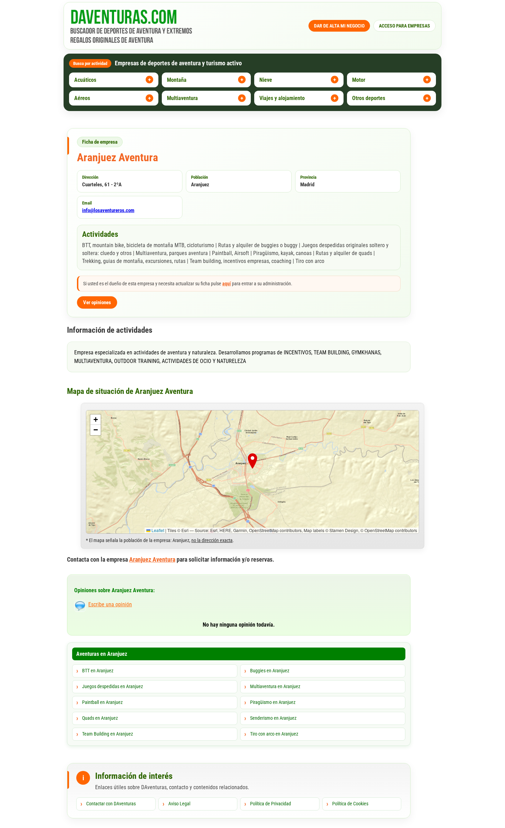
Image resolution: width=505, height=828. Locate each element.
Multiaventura (182, 98)
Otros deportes (368, 98)
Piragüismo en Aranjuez (272, 702)
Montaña (177, 80)
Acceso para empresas (404, 26)
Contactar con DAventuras (111, 803)
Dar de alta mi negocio (339, 26)
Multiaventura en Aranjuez (275, 686)
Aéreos (82, 98)
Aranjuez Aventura (152, 559)
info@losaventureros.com (108, 210)
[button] (252, 462)
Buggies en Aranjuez (269, 670)
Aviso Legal (179, 803)
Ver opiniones (97, 302)
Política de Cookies (350, 803)
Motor (358, 80)
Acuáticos (85, 80)
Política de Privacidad (270, 803)
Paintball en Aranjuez (102, 702)
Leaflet (157, 530)
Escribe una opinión (110, 604)
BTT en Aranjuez (97, 670)
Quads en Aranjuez (100, 718)
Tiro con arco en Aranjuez (274, 734)
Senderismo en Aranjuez (273, 718)
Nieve (265, 80)
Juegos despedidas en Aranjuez (112, 686)
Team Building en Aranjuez (107, 734)
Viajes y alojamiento (282, 98)
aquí (226, 283)
